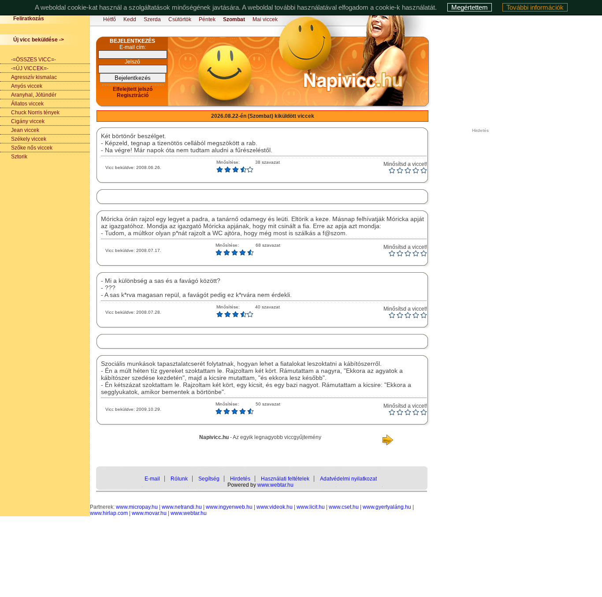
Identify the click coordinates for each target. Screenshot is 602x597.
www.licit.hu (311, 507)
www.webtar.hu (275, 485)
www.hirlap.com (109, 513)
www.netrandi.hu (182, 507)
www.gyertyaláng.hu (387, 507)
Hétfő (109, 19)
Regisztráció (133, 95)
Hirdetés (240, 479)
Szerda (152, 19)
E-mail (152, 479)
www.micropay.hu (137, 507)
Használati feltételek (285, 479)
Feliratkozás (28, 18)
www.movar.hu (149, 513)
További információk (535, 7)
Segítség (208, 479)
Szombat (234, 19)
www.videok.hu (274, 507)
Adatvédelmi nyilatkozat (348, 479)
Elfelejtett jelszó (132, 89)
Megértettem (469, 7)
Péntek (207, 19)
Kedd (129, 19)
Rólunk (179, 479)
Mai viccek (265, 19)
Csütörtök (179, 19)
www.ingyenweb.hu (229, 507)
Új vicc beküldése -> (38, 40)
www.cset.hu (344, 507)
